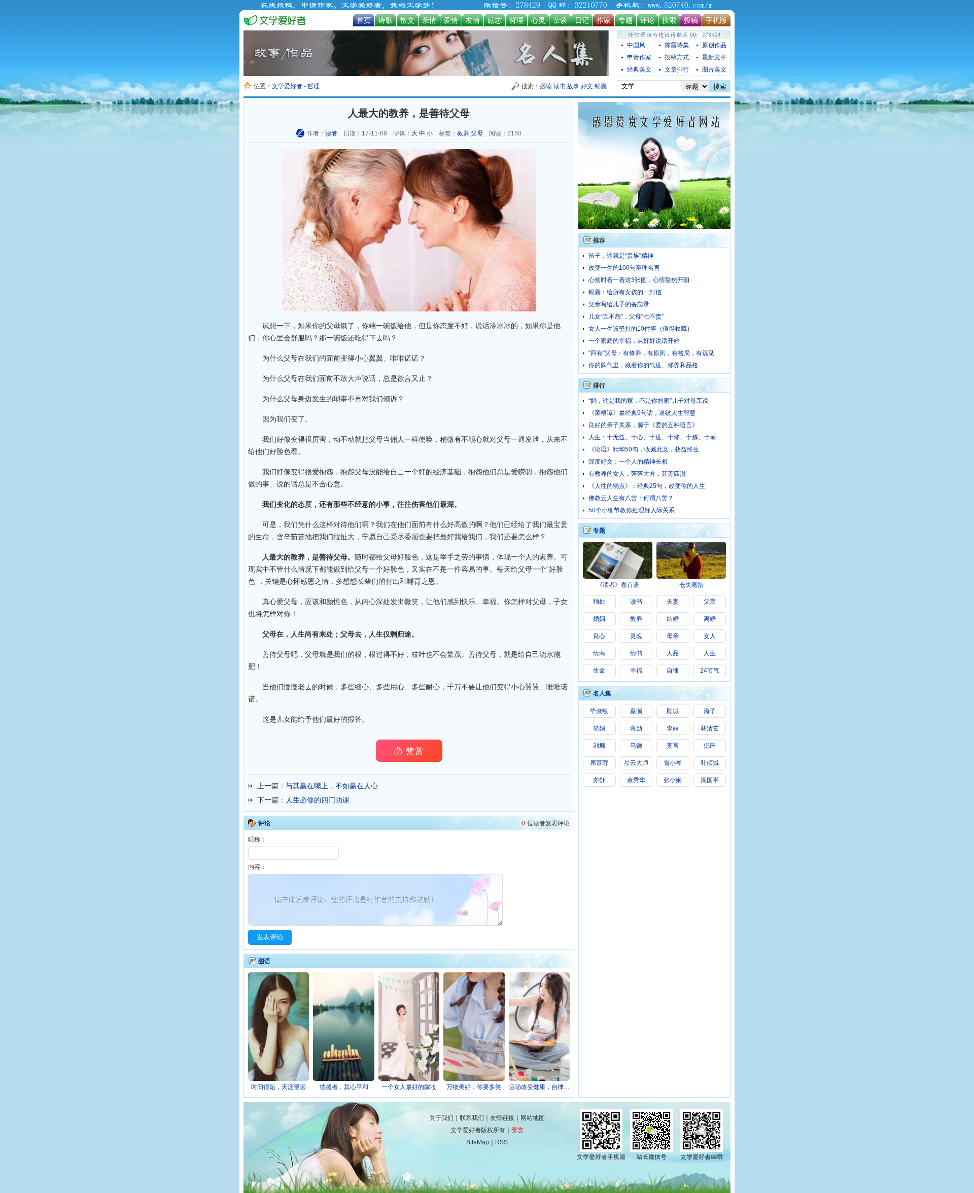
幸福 (489, 602)
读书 (559, 86)
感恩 (307, 581)
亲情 (429, 20)
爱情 (451, 20)
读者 (331, 133)
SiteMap (477, 1142)
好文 (587, 86)
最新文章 (714, 57)
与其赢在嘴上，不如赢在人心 (332, 786)
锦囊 (601, 86)
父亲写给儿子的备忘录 (618, 304)
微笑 (411, 602)
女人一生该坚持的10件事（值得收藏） (640, 328)
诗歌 (385, 20)
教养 (463, 133)
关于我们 (441, 1117)
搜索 (669, 20)
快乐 (468, 602)
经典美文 (639, 69)
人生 (376, 634)
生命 (262, 537)
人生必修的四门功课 (318, 800)
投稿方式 (677, 57)
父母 (477, 133)
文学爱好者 (287, 86)
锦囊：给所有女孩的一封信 (625, 292)
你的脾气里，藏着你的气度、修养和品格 (643, 365)
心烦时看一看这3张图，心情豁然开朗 (638, 280)
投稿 (691, 20)
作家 (604, 20)
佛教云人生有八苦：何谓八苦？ (631, 498)
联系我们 (472, 1117)
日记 (582, 20)
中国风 (636, 45)
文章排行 (677, 69)
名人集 (602, 693)
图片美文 (714, 69)
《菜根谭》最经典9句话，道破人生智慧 (641, 412)
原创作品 (714, 45)
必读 (546, 86)
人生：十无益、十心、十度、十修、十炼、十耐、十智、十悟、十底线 (682, 437)
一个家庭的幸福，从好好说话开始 (634, 340)
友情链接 (502, 1117)
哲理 (516, 20)
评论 (647, 20)
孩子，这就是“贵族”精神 (620, 255)
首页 (364, 20)
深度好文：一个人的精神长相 (628, 461)
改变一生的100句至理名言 (624, 267)
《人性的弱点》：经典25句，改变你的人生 (646, 485)
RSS (501, 1142)
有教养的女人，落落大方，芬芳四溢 (637, 473)
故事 (573, 86)
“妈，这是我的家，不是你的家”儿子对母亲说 (648, 400)
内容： (257, 866)
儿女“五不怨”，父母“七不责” (626, 316)
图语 (264, 961)
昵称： (257, 839)
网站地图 (532, 1117)
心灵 (538, 20)
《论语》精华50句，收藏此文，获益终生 (643, 449)
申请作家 (639, 57)
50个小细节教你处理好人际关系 (631, 510)
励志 (495, 20)
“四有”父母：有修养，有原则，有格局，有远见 (651, 353)
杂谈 (560, 20)
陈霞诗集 (677, 45)
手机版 (716, 20)
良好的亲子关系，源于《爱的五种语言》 (643, 425)
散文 (407, 20)
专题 (625, 20)
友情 (473, 20)
